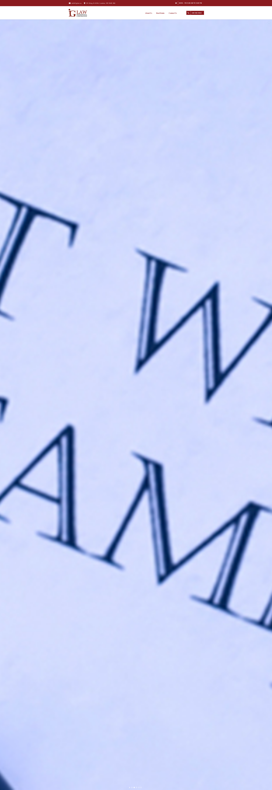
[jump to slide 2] (134, 787)
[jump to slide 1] (131, 787)
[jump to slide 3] (136, 787)
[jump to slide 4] (139, 787)
